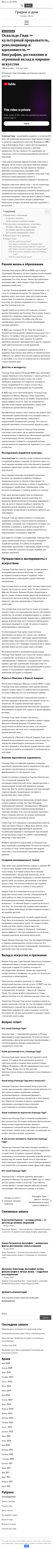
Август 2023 (7, 1427)
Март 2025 (6, 1372)
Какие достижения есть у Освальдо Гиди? (27, 244)
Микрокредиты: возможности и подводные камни (22, 1329)
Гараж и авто (7, 1506)
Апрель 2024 (7, 1399)
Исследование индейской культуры (21, 221)
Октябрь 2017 (7, 1463)
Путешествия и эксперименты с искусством (22, 224)
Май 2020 (6, 1445)
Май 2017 (5, 1472)
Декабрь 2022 (7, 1431)
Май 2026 (6, 1363)
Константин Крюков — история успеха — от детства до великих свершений (24, 1221)
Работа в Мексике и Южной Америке (22, 227)
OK (26, 1546)
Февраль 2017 (7, 1481)
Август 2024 (7, 1381)
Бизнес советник (8, 1501)
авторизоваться (8, 1300)
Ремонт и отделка (9, 1524)
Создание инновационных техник (21, 232)
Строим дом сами (9, 1528)
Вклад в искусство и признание (17, 235)
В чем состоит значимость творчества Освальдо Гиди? (29, 252)
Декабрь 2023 (7, 1418)
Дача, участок (7, 1510)
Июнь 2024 (6, 1390)
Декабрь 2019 (7, 1449)
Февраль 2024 (7, 1409)
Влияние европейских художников (22, 230)
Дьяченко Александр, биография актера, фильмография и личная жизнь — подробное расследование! (25, 1272)
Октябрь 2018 (7, 1454)
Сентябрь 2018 (8, 1459)
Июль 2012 (6, 1486)
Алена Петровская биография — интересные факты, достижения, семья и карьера (25, 1244)
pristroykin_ (10, 68)
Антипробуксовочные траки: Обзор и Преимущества (23, 1333)
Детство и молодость (16, 218)
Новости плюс (7, 1519)
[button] (46, 212)
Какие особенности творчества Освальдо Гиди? (30, 249)
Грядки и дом (26, 12)
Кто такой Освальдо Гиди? (22, 241)
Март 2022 (6, 1436)
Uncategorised (8, 31)
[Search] (22, 5)
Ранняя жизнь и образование (15, 215)
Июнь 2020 (6, 1440)
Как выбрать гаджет (10, 1515)
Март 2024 (6, 1404)
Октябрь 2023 (7, 1422)
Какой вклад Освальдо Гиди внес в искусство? (29, 246)
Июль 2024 (6, 1386)
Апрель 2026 (7, 1368)
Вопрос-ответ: (11, 238)
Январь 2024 (7, 1413)
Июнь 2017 (6, 1468)
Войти (28, 5)
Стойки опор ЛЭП (9, 1345)
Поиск (4, 1313)
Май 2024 (6, 1395)
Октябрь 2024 (7, 1377)
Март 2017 (6, 1477)
